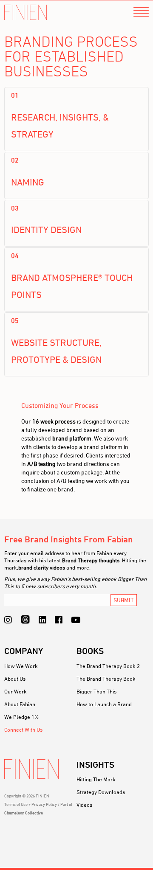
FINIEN (25, 12)
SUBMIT (123, 599)
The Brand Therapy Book (106, 678)
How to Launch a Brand (104, 704)
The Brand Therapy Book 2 (108, 665)
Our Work (15, 691)
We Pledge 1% (21, 716)
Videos (84, 804)
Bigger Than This (96, 691)
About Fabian (19, 704)
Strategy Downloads (100, 792)
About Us (15, 678)
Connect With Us (23, 729)
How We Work (21, 665)
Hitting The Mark (96, 779)
